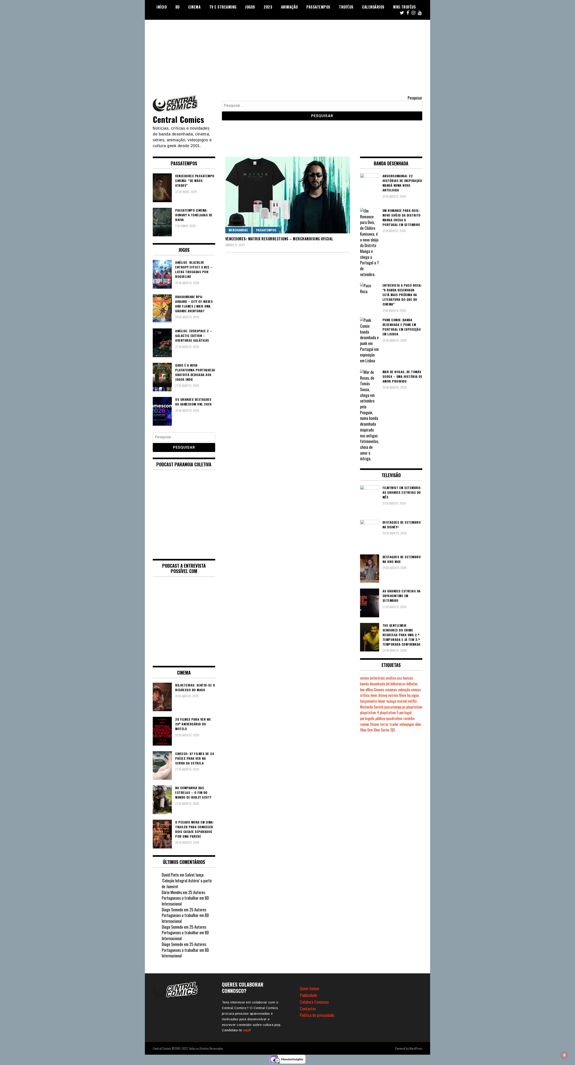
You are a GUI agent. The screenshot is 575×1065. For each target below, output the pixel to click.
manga (391, 701)
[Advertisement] (287, 53)
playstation (414, 707)
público (380, 718)
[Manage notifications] (564, 1055)
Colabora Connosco (314, 1002)
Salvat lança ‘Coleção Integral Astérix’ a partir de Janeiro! (187, 880)
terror (384, 724)
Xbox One (366, 730)
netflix (412, 701)
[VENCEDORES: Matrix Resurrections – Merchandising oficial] (287, 195)
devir (373, 695)
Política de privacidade (317, 1015)
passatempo (392, 707)
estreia (393, 695)
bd (387, 683)
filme (402, 695)
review (364, 724)
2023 (268, 7)
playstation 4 (369, 712)
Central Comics (178, 119)
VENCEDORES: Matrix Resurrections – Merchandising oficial (279, 238)
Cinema (194, 7)
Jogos (250, 7)
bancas (408, 678)
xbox (418, 724)
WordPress (415, 1048)
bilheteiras (398, 683)
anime (364, 678)
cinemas (391, 689)
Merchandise (238, 230)
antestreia (377, 678)
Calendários (373, 7)
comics (416, 689)
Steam (374, 724)
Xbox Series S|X (384, 730)
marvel (402, 701)
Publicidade (308, 995)
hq (409, 695)
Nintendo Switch (371, 707)
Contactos (308, 1009)
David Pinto (170, 875)
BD (177, 7)
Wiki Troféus (404, 7)
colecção (404, 689)
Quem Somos (309, 988)
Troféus (346, 7)
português (367, 718)
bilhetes (412, 683)
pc (403, 707)
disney (382, 695)
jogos (415, 695)
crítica (364, 695)
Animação (289, 7)
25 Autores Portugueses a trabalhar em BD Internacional (185, 898)
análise (391, 678)
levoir (381, 701)
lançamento (368, 701)
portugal (405, 712)
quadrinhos (394, 718)
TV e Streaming (223, 7)
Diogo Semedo (172, 909)
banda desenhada (372, 683)
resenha (409, 718)
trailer (394, 724)
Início (162, 7)
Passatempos (318, 7)
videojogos (407, 724)
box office (366, 689)
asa (399, 678)
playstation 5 (389, 712)
